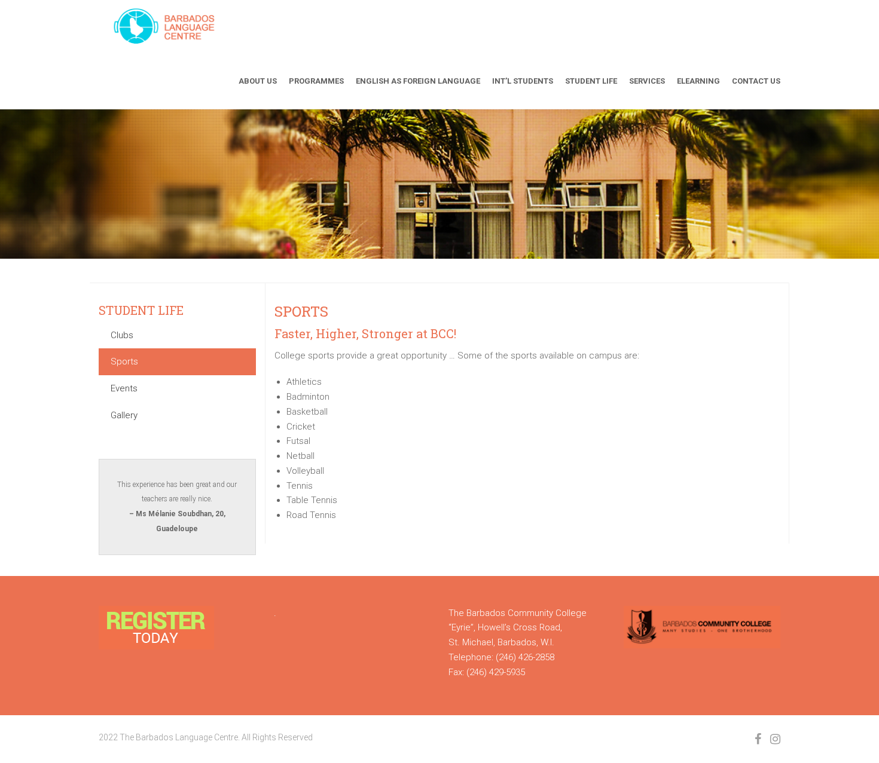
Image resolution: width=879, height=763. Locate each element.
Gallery (124, 415)
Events (124, 388)
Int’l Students (522, 80)
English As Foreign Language (418, 80)
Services (647, 80)
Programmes (316, 80)
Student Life (591, 80)
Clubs (122, 335)
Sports (124, 361)
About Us (258, 80)
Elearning (698, 80)
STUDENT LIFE (141, 310)
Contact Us (756, 80)
